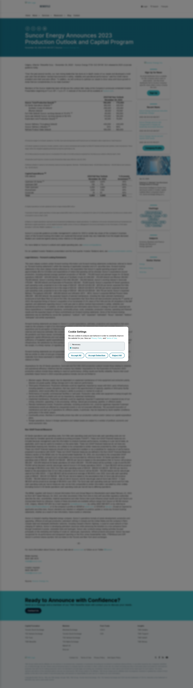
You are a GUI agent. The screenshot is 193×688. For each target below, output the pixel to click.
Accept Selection (96, 355)
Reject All (117, 355)
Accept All (76, 355)
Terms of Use (111, 338)
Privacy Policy (97, 338)
